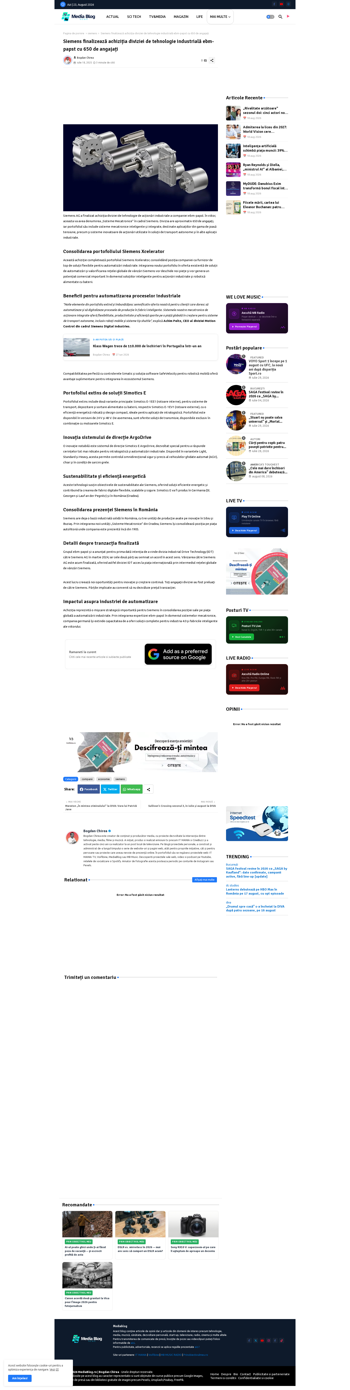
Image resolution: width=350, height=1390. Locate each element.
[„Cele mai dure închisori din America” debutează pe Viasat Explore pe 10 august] (236, 471)
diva (228, 902)
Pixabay (168, 1379)
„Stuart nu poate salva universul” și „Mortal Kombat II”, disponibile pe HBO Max (268, 420)
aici (133, 1342)
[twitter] (255, 1340)
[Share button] (148, 789)
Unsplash (157, 1379)
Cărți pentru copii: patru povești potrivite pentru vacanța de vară (267, 445)
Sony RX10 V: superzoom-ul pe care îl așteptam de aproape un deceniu (193, 1249)
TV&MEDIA (157, 16)
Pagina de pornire (73, 33)
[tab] (112, 16)
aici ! (197, 1346)
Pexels (145, 1379)
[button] (270, 17)
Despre (226, 1374)
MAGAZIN (181, 16)
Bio (235, 1374)
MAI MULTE (218, 16)
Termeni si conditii (223, 1378)
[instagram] (268, 1340)
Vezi (52, 1369)
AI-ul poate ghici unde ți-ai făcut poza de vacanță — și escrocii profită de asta (85, 1251)
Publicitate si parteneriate (271, 1374)
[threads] (288, 3)
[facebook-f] (274, 3)
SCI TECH (134, 16)
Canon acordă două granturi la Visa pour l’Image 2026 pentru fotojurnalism (87, 1302)
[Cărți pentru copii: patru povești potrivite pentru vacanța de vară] (236, 446)
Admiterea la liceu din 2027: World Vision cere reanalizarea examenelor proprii (265, 129)
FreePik (179, 1379)
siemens (92, 33)
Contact (245, 1374)
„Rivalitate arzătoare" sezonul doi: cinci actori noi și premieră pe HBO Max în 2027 (264, 110)
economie (104, 779)
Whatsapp (133, 789)
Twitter (112, 789)
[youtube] (281, 3)
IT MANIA (141, 1354)
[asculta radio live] (288, 17)
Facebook (91, 789)
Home (214, 1374)
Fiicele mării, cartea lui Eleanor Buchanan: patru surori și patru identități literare (262, 205)
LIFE (199, 16)
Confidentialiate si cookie (256, 1378)
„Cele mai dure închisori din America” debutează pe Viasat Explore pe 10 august (267, 470)
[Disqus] (140, 1031)
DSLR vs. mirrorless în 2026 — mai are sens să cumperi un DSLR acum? (140, 1249)
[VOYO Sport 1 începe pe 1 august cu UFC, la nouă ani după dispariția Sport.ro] (236, 364)
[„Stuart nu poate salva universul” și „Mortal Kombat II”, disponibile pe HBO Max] (236, 420)
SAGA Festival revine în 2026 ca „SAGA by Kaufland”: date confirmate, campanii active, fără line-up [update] (266, 394)
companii (87, 779)
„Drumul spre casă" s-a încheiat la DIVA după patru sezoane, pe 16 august (255, 909)
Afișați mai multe (204, 879)
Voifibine (153, 1354)
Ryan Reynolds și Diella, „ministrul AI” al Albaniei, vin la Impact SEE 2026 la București (263, 167)
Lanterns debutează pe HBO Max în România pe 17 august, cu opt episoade (255, 891)
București (232, 864)
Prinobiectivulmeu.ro (196, 1354)
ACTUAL (112, 16)
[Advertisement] (140, 96)
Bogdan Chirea (95, 831)
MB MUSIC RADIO (171, 1354)
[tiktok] (281, 1340)
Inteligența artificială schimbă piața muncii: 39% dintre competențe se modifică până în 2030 (263, 148)
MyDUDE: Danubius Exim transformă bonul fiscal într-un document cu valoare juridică (265, 186)
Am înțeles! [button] (20, 1378)
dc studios (232, 885)
